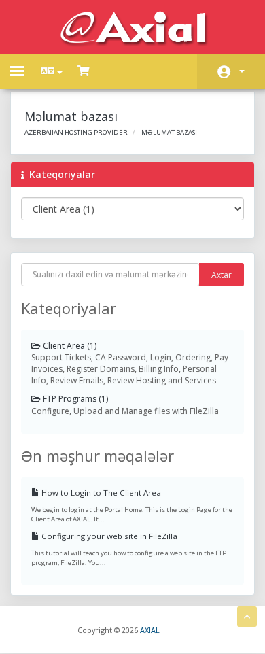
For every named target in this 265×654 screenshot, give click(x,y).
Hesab (231, 71)
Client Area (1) (68, 345)
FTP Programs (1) (74, 399)
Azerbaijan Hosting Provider (76, 132)
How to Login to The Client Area (100, 492)
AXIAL (150, 630)
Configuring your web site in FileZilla (108, 536)
